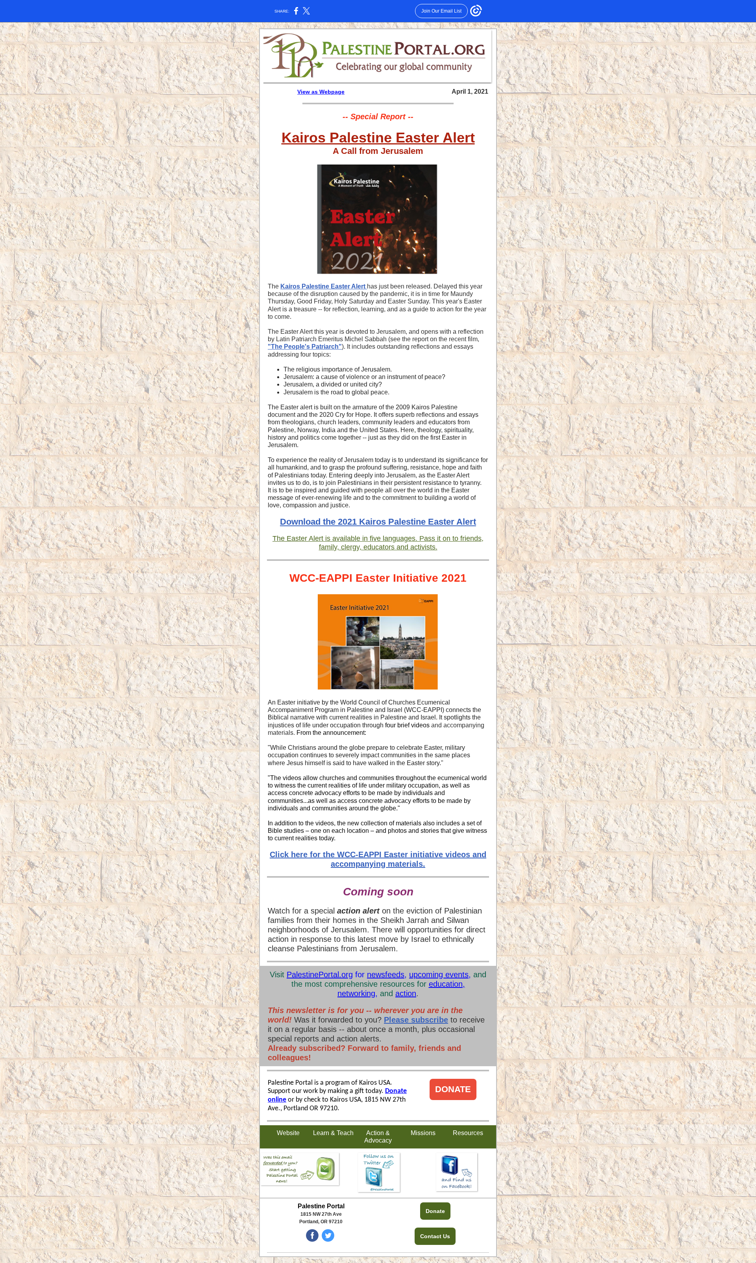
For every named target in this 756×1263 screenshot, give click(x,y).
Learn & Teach (333, 1133)
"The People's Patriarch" (305, 346)
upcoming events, (440, 974)
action (405, 993)
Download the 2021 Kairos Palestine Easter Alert (378, 522)
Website (288, 1133)
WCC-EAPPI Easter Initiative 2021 (378, 578)
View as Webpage (321, 92)
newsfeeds (385, 974)
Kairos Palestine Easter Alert (378, 137)
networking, (357, 993)
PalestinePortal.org (320, 974)
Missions (423, 1133)
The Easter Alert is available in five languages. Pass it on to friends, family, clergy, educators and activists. (378, 542)
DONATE (453, 1089)
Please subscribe (416, 1019)
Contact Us (435, 1236)
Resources (468, 1133)
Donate (435, 1211)
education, (447, 984)
